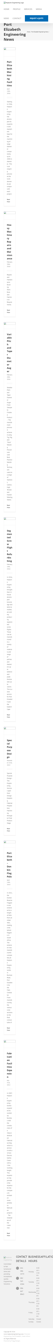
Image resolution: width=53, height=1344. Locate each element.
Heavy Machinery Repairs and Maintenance (9, 241)
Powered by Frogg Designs (12, 1341)
